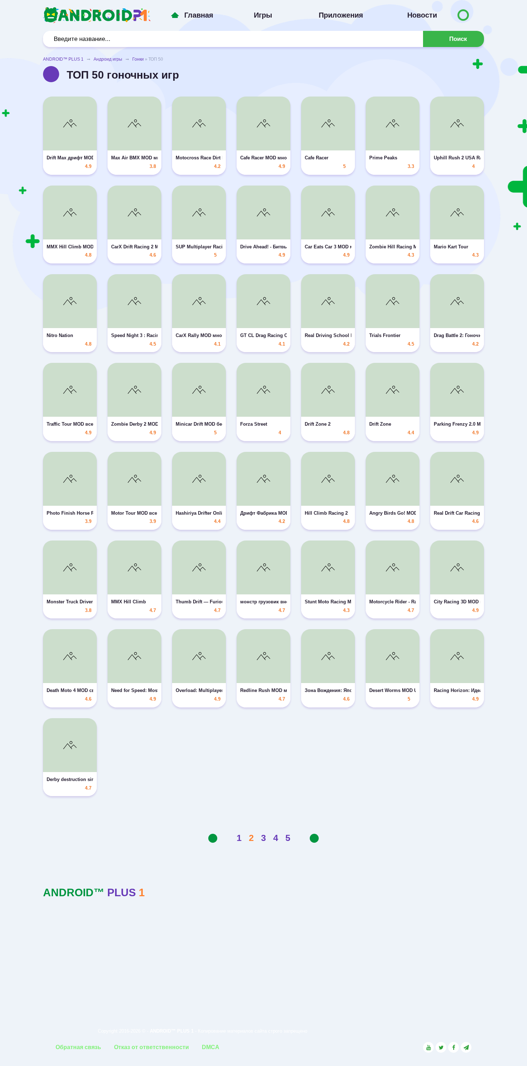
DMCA (210, 1047)
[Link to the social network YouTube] (428, 1047)
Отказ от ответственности (151, 1047)
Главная (198, 15)
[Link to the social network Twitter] (441, 1047)
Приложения (341, 15)
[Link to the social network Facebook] (453, 1047)
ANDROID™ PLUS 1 (63, 59)
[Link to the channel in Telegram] (466, 1047)
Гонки (138, 59)
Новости (422, 15)
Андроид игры (108, 59)
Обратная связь (78, 1047)
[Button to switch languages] (463, 15)
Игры (263, 15)
